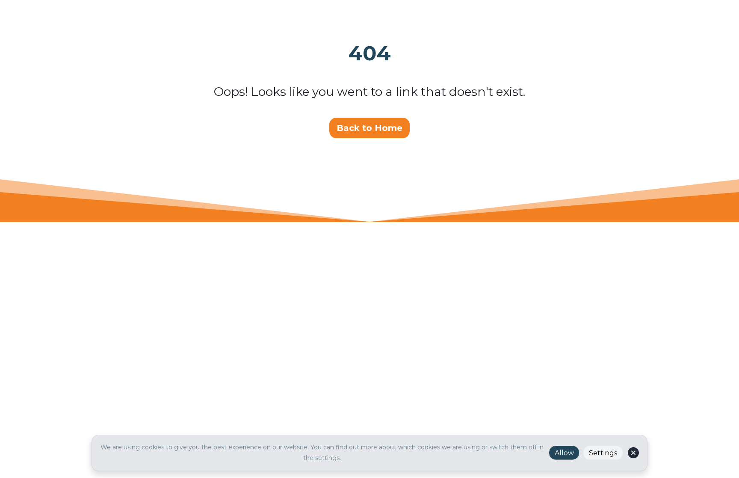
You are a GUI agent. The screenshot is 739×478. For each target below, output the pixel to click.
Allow (564, 453)
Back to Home (369, 128)
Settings (603, 453)
